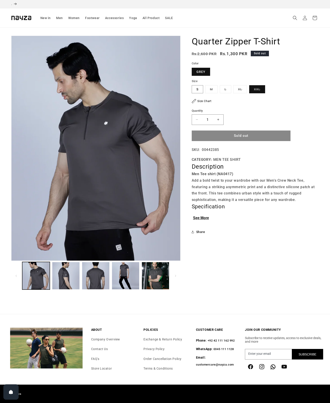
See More (201, 218)
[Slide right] (175, 276)
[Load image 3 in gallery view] (96, 276)
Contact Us (99, 349)
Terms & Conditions (158, 368)
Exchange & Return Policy (162, 339)
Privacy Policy (154, 349)
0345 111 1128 (223, 349)
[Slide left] (16, 276)
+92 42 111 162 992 (221, 340)
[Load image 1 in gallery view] (36, 276)
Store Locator (101, 368)
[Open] (11, 392)
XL (242, 90)
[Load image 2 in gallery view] (66, 276)
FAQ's (95, 359)
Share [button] (200, 231)
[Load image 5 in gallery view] (155, 276)
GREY (200, 72)
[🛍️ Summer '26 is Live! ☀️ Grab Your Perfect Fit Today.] (165, 4)
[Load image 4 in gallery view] (125, 276)
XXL (259, 90)
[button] (46, 18)
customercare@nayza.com (215, 364)
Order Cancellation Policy (162, 359)
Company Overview (105, 339)
